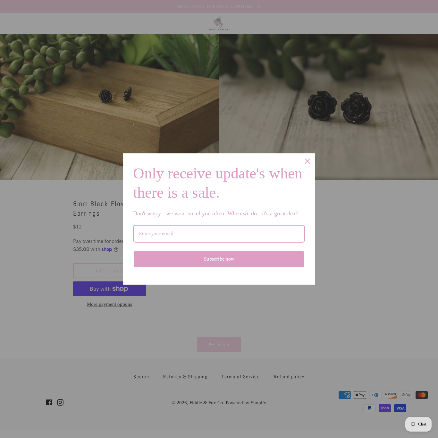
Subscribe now (219, 258)
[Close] (307, 161)
